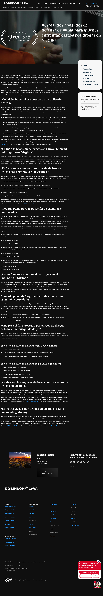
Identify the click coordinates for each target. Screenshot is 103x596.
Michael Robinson (10, 506)
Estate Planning (44, 7)
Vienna (73, 518)
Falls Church (32, 527)
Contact (54, 7)
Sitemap (43, 580)
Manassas (53, 518)
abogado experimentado (32, 402)
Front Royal (53, 504)
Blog (79, 3)
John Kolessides (10, 517)
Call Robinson (53, 47)
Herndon (53, 511)
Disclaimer (28, 580)
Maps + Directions (46, 472)
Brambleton (32, 517)
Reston (52, 536)
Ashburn (31, 506)
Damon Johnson (10, 520)
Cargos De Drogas (88, 75)
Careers (38, 3)
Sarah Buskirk (9, 513)
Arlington (31, 513)
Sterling (73, 504)
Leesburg (53, 515)
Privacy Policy (19, 580)
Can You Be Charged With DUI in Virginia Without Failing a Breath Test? (89, 107)
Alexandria (32, 510)
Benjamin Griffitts (10, 510)
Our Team (11, 7)
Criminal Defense (20, 7)
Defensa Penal (87, 72)
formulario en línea (53, 426)
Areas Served (63, 3)
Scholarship (53, 3)
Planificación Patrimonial (90, 84)
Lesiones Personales (89, 81)
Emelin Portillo (9, 527)
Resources (36, 580)
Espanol (60, 7)
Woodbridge (75, 525)
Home (5, 7)
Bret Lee (8, 524)
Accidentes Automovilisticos (88, 68)
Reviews (72, 3)
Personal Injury (32, 7)
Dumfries (31, 524)
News (45, 3)
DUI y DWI (86, 78)
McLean (52, 522)
